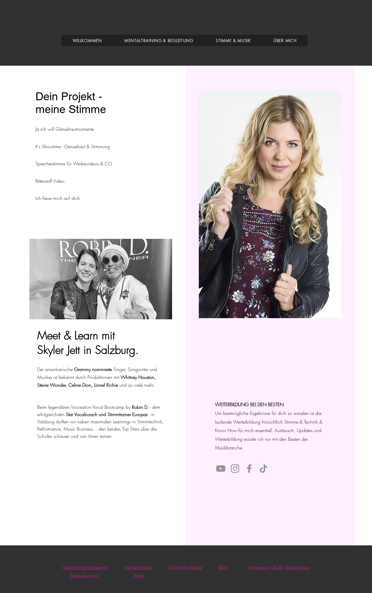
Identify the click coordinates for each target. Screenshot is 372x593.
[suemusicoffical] (235, 468)
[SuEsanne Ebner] (249, 468)
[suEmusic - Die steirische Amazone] (220, 468)
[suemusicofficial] (263, 468)
